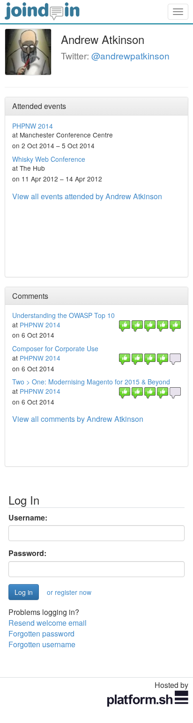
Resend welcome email (47, 622)
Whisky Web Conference (48, 159)
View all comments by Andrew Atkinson (77, 418)
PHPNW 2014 (32, 125)
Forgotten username (41, 644)
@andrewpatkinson (130, 55)
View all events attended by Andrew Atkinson (87, 196)
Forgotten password (41, 633)
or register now (69, 592)
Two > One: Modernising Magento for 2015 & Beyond (91, 381)
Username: (27, 518)
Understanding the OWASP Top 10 (63, 315)
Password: (27, 553)
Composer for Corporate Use (55, 348)
